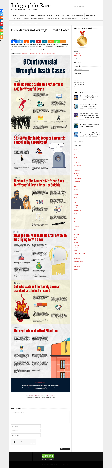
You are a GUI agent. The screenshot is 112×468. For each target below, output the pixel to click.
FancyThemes (67, 464)
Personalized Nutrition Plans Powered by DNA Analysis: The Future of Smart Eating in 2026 (89, 115)
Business (32, 15)
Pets (75, 229)
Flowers (76, 189)
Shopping (25, 18)
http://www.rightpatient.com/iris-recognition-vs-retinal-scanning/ (38, 53)
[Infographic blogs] (82, 48)
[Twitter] (20, 41)
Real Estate (16, 18)
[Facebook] (14, 41)
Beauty (75, 157)
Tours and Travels (78, 261)
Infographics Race (30, 5)
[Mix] (51, 41)
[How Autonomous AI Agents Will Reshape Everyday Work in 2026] (76, 134)
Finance (75, 186)
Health (49, 15)
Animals (76, 149)
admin (21, 33)
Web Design (77, 266)
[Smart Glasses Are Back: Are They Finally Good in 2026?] (76, 106)
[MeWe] (44, 41)
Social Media (77, 245)
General (76, 205)
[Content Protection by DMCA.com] (48, 460)
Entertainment (91, 15)
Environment (77, 181)
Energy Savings (77, 175)
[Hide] (0, 40)
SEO (68, 15)
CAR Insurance (77, 165)
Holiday (75, 213)
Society (75, 250)
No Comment (92, 99)
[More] (63, 41)
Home (15, 15)
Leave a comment (26, 33)
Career (75, 167)
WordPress (60, 464)
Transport (76, 264)
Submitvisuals (77, 53)
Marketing (76, 226)
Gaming (75, 202)
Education (41, 15)
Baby (75, 154)
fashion (75, 183)
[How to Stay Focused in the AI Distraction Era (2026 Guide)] (76, 97)
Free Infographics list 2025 (69, 18)
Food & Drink (77, 194)
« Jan (75, 88)
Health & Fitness (77, 15)
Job (74, 221)
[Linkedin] (32, 41)
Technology (23, 15)
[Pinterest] (38, 41)
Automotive (77, 151)
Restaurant (76, 237)
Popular (75, 232)
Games (75, 200)
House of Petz (77, 55)
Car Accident (77, 162)
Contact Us (84, 18)
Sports (57, 15)
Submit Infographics (37, 18)
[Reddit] (26, 41)
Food (75, 191)
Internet (76, 218)
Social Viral (76, 248)
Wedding (76, 269)
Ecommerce (77, 170)
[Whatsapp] (57, 41)
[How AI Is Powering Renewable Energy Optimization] (76, 126)
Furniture (76, 197)
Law (63, 15)
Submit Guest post (53, 18)
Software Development (80, 253)
